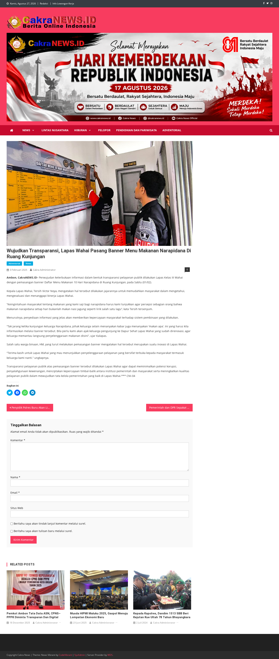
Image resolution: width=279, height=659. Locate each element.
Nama (15, 477)
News (26, 130)
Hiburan (80, 130)
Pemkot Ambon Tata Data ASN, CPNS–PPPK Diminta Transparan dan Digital (34, 615)
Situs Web (16, 508)
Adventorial (171, 130)
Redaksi (44, 3)
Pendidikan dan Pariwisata (136, 130)
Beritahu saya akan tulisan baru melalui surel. (43, 531)
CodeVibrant (65, 655)
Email (15, 492)
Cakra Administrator (44, 269)
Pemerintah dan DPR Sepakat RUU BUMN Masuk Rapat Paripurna (171, 407)
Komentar (17, 440)
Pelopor (104, 130)
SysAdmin (79, 655)
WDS (110, 655)
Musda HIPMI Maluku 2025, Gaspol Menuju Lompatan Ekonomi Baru (99, 615)
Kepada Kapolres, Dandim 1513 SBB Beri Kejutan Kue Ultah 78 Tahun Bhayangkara (161, 615)
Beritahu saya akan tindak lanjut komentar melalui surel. (50, 523)
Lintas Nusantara (55, 130)
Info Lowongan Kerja (63, 3)
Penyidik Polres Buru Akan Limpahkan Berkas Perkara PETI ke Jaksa (32, 407)
